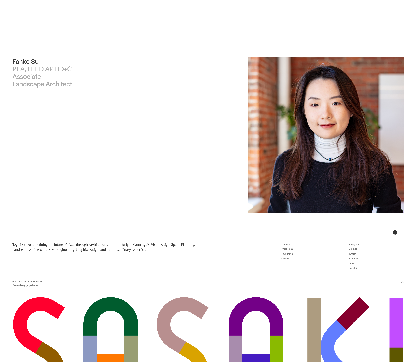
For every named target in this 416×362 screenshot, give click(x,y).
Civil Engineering (61, 250)
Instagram (354, 244)
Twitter (352, 253)
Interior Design (120, 245)
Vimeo (352, 263)
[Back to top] (395, 232)
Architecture (98, 245)
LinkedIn (353, 248)
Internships (287, 248)
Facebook (354, 258)
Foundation (287, 253)
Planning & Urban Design (151, 245)
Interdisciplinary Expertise (126, 250)
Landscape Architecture (29, 250)
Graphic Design (87, 250)
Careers (285, 244)
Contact (285, 258)
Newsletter (354, 268)
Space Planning (182, 245)
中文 (401, 281)
